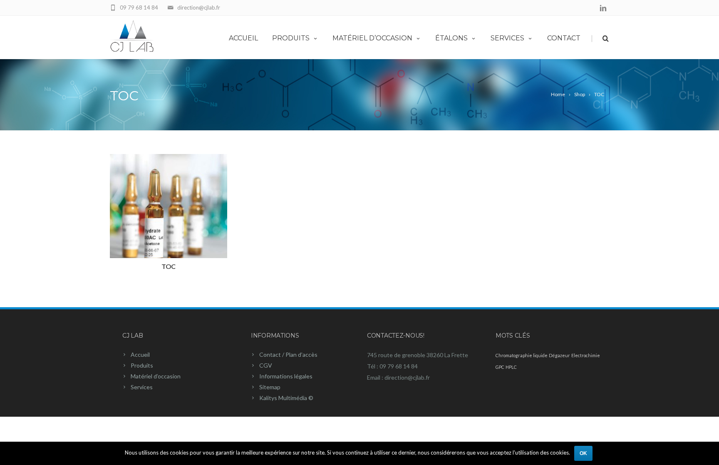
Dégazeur (559, 355)
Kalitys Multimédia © (286, 397)
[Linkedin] (603, 8)
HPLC (511, 367)
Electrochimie (585, 355)
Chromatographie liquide (522, 355)
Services (507, 38)
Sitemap (269, 386)
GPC (500, 367)
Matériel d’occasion (372, 38)
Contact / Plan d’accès (288, 354)
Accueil (243, 38)
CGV (265, 365)
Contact (563, 38)
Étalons (451, 38)
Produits (291, 38)
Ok (583, 453)
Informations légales (285, 376)
